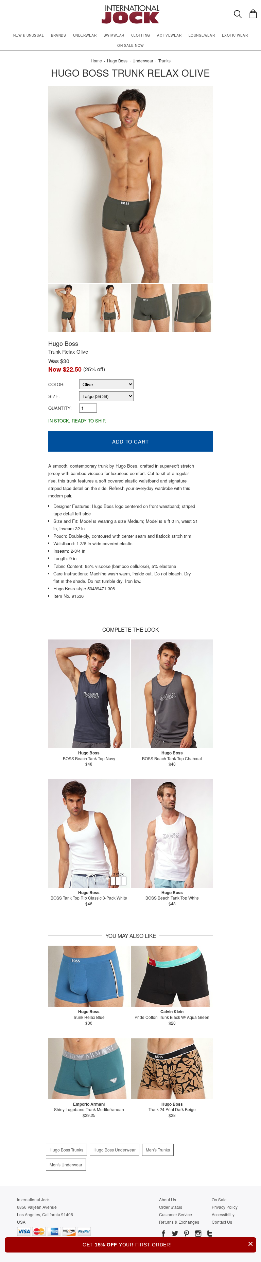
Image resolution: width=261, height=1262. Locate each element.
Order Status (170, 1207)
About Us (167, 1199)
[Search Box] (238, 14)
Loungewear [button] (202, 35)
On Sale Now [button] (130, 45)
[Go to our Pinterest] (186, 1234)
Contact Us (222, 1222)
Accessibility (223, 1214)
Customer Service (175, 1214)
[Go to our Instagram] (197, 1234)
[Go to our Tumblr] (209, 1234)
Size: (54, 396)
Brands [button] (58, 35)
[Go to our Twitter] (174, 1234)
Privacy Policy (225, 1207)
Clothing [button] (140, 35)
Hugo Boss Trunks (66, 1149)
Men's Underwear (66, 1164)
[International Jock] (130, 7)
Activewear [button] (169, 35)
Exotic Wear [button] (235, 35)
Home (96, 60)
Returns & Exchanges (179, 1222)
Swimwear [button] (114, 35)
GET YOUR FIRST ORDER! (168, 1244)
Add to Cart (130, 441)
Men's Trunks (158, 1149)
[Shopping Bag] (253, 13)
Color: (56, 384)
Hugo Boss (63, 343)
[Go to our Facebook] (163, 1234)
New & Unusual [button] (28, 35)
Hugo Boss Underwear (114, 1149)
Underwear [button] (85, 35)
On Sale (219, 1199)
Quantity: (60, 408)
